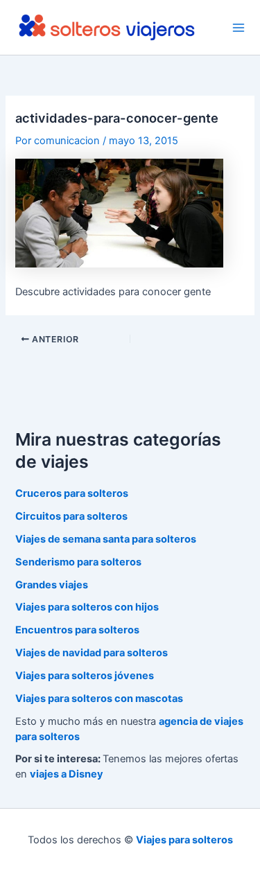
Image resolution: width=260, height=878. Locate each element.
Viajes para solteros (184, 840)
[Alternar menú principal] (238, 27)
